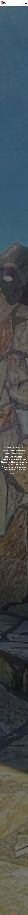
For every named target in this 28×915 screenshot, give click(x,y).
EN (22, 3)
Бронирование (14, 473)
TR (19, 3)
